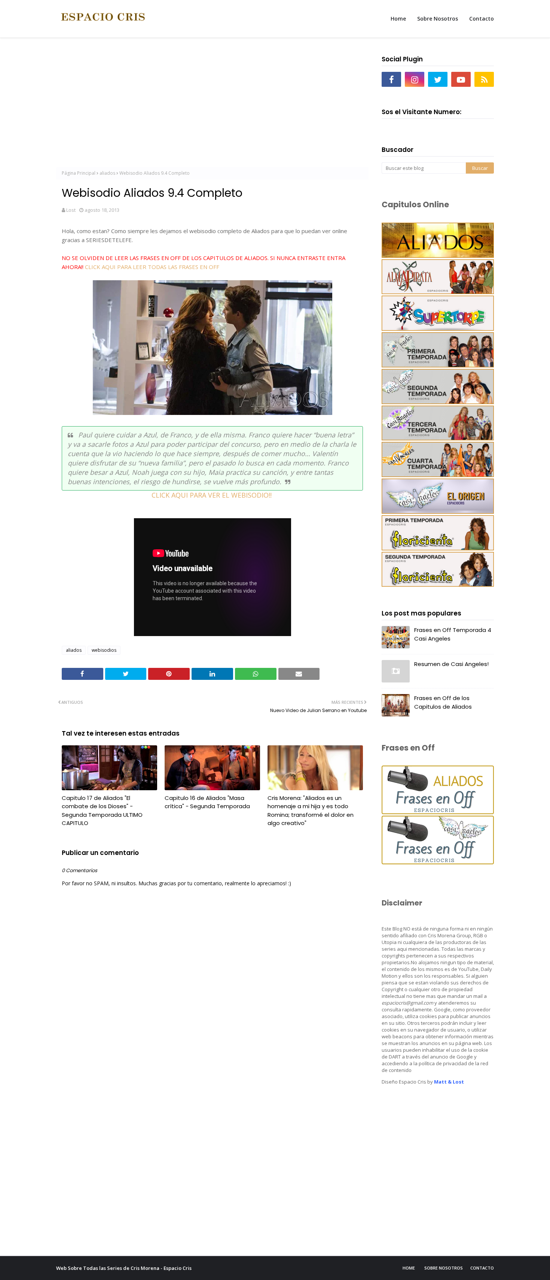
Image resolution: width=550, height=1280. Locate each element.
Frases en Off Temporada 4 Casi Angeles (452, 634)
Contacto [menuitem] (481, 18)
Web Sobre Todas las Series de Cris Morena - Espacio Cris (124, 1268)
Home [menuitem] (398, 18)
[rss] (484, 79)
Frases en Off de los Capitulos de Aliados (443, 702)
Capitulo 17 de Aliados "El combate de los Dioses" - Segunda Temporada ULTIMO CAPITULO (102, 810)
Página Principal (78, 173)
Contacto (482, 1268)
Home (409, 1268)
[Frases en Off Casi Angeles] (438, 862)
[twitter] (437, 79)
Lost (71, 210)
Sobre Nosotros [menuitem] (437, 18)
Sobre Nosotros (443, 1268)
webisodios (104, 650)
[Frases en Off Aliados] (438, 812)
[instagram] (414, 79)
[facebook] (391, 79)
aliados (107, 173)
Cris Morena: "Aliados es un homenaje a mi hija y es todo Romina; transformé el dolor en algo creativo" (311, 810)
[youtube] (461, 79)
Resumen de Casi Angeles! (451, 664)
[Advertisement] (212, 105)
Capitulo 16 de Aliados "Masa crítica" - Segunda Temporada (207, 802)
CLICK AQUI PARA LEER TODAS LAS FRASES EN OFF (152, 267)
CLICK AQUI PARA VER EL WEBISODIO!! (213, 495)
